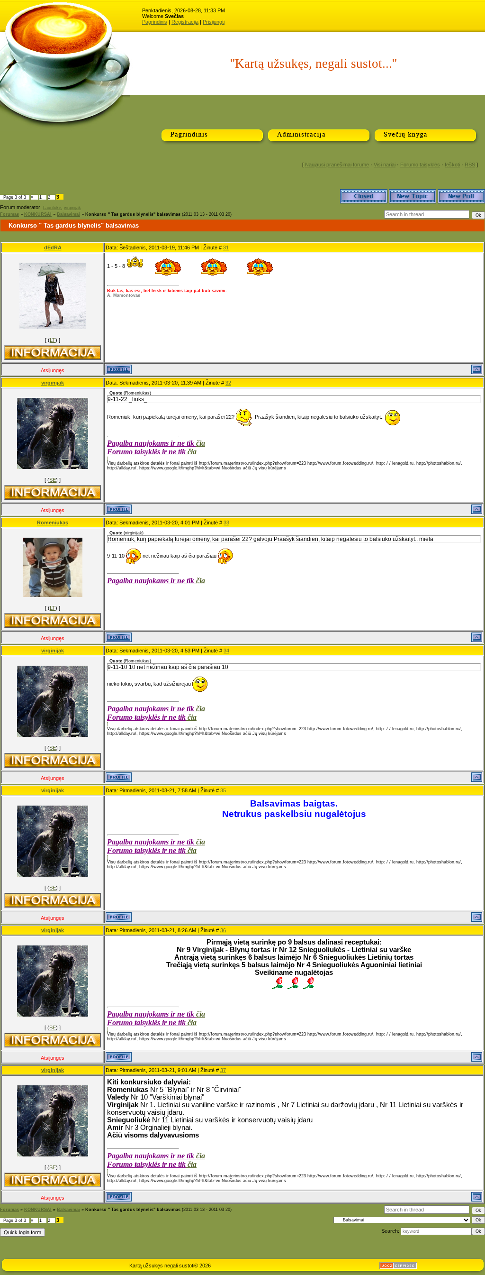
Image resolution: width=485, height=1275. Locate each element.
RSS (470, 164)
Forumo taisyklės (420, 164)
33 (226, 522)
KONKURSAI (38, 214)
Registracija (184, 22)
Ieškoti (452, 164)
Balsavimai (68, 214)
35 (223, 790)
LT (52, 340)
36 (223, 930)
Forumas (9, 214)
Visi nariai (384, 164)
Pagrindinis (154, 22)
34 (226, 650)
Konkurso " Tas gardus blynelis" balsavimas (132, 214)
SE (52, 480)
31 (226, 247)
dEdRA (53, 247)
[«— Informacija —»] (52, 352)
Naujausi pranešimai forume (337, 164)
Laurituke (52, 207)
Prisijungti (214, 22)
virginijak (72, 207)
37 (223, 1070)
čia (200, 443)
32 (228, 382)
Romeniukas (52, 522)
